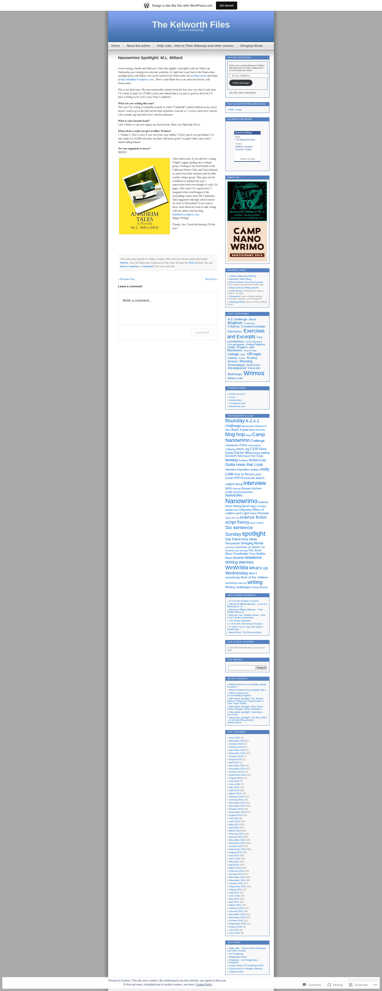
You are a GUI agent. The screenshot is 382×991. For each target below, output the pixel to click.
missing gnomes (243, 492)
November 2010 (237, 917)
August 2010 (235, 926)
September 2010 (237, 923)
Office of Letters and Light (244, 511)
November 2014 (237, 768)
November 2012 (237, 843)
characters (232, 445)
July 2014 (234, 781)
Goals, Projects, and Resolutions (240, 349)
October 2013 (236, 809)
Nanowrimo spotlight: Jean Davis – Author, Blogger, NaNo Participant (245, 707)
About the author (138, 45)
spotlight (253, 533)
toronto (238, 558)
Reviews (233, 361)
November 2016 (237, 741)
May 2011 (234, 899)
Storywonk (234, 296)
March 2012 (235, 868)
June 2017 (234, 737)
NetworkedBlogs (243, 132)
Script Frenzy (236, 291)
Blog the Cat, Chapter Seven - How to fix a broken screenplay (246, 616)
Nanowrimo (241, 500)
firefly (262, 460)
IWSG (228, 488)
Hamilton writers (248, 469)
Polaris (253, 513)
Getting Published (255, 344)
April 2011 (234, 902)
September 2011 (237, 886)
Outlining (232, 358)
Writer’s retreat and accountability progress (239, 694)
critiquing (230, 449)
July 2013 (234, 818)
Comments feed (237, 403)
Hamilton (231, 469)
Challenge (257, 440)
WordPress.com (237, 406)
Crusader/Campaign (253, 326)
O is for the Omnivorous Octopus (246, 623)
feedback (244, 460)
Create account (237, 394)
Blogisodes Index (238, 957)
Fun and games (236, 344)
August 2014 (235, 778)
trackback (148, 266)
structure (230, 547)
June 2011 (234, 895)
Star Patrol (233, 539)
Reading (252, 357)
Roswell (263, 513)
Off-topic (254, 354)
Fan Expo (257, 456)
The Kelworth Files (191, 24)
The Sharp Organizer (240, 620)
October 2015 (236, 756)
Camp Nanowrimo (245, 437)
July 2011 (234, 892)
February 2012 (236, 871)
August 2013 (235, 815)
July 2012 (234, 855)
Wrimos (124, 262)
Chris (243, 445)
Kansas (237, 488)
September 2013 (237, 812)
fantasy (231, 460)
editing (265, 452)
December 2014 (237, 765)
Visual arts (254, 368)
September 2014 (237, 775)
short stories (257, 523)
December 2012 (237, 840)
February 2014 (236, 796)
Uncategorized (237, 368)
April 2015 (234, 762)
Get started (227, 5)
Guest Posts (250, 350)
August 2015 (235, 759)
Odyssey (245, 509)
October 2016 (236, 744)
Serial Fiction (253, 365)
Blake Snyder (240, 429)
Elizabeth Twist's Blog (240, 279)
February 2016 (236, 747)
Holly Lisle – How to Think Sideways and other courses (195, 45)
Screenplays (236, 365)
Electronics (235, 331)
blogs (248, 435)
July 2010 (234, 930)
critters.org (242, 449)
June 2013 (234, 821)
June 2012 (234, 858)
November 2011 (237, 880)
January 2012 (236, 874)
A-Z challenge (237, 319)
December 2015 (237, 750)
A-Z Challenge (236, 953)
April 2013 (234, 827)
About (252, 319)
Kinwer (246, 488)
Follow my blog (247, 159)
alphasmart (248, 426)
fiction (254, 460)
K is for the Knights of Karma (244, 601)
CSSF (254, 449)
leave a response (129, 266)
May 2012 (234, 861)
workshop (231, 583)
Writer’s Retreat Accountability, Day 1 (247, 690)
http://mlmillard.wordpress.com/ (137, 79)
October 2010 (236, 920)
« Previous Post (126, 279)
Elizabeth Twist (234, 456)
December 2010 (237, 914)
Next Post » (211, 279)
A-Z (249, 420)
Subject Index (236, 971)
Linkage (233, 354)
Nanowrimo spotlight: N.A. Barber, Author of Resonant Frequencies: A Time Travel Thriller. (245, 701)
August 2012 (235, 852)
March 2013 (235, 830)
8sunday (235, 420)
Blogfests (235, 323)
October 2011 (236, 883)
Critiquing (233, 326)
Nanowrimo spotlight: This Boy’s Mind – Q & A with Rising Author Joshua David (247, 720)
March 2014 (235, 793)
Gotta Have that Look (244, 464)
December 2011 (237, 877)
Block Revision (257, 430)
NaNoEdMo (233, 495)
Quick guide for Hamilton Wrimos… (246, 968)
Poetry (242, 358)
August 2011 (235, 889)
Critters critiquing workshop (242, 276)
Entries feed (235, 400)
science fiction (253, 517)
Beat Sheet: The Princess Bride (245, 632)
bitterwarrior (200, 75)
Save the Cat (232, 517)
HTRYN (238, 478)
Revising (246, 361)
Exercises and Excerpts (246, 333)
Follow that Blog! (239, 57)
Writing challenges (238, 587)
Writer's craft (235, 378)
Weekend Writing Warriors (243, 559)
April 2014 (234, 790)
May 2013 (234, 824)
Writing (239, 146)
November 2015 (237, 753)
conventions (254, 445)
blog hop (235, 434)
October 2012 (236, 846)
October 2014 (236, 772)
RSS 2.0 (193, 262)
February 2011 (236, 908)
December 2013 (237, 803)
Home (115, 45)
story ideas (249, 539)
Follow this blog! (241, 83)
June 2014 (234, 784)
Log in (232, 397)
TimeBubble (240, 553)
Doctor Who (242, 452)
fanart (247, 456)
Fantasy (248, 146)
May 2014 (234, 787)
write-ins (242, 583)
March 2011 (235, 905)
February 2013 (236, 834)
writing (254, 582)
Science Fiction (243, 149)
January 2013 (236, 837)
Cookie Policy (203, 984)
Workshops (235, 374)
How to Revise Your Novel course (246, 282)
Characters (249, 323)
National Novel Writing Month (244, 287)
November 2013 (237, 806)
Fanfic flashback (254, 341)
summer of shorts (248, 547)
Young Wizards (260, 587)
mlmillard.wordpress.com (185, 214)
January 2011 (236, 911)
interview (254, 483)
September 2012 (237, 849)
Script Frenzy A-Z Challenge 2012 (246, 965)
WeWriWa (236, 567)
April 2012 (234, 865)
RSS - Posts (235, 109)
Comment (202, 332)
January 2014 (236, 799)
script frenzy (237, 522)
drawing (256, 453)
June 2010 (234, 933)
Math (243, 354)
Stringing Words (251, 45)
